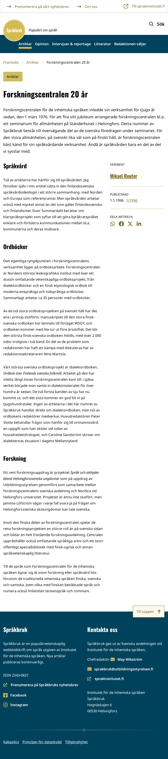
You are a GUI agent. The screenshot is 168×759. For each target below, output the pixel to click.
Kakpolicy (11, 741)
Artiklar (25, 44)
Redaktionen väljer (130, 44)
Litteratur (102, 44)
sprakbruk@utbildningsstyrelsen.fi (123, 669)
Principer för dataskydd (42, 741)
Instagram (19, 705)
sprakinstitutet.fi (105, 679)
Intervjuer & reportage (71, 44)
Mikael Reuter (123, 175)
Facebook (18, 695)
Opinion (42, 44)
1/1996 (131, 200)
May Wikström (129, 659)
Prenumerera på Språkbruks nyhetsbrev (40, 685)
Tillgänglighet (76, 741)
